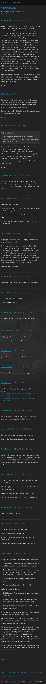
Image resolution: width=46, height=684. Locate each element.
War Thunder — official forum (11, 2)
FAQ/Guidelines (22, 672)
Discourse (13, 681)
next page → (5, 660)
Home (3, 672)
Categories (11, 672)
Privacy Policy (6, 676)
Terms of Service (36, 672)
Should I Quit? (8, 7)
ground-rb (4, 13)
